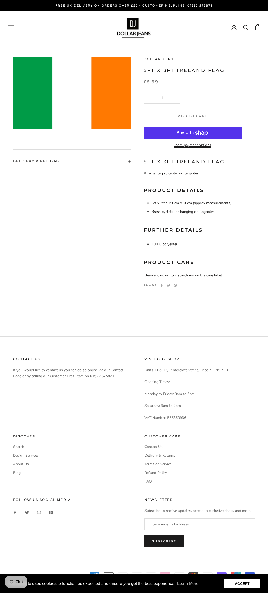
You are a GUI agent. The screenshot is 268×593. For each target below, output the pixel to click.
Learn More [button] (187, 583)
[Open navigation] (11, 27)
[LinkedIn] (51, 512)
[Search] (246, 27)
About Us (21, 464)
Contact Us (153, 446)
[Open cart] (257, 27)
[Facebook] (161, 285)
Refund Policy (155, 472)
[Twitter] (168, 285)
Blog (17, 472)
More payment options (192, 144)
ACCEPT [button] (242, 583)
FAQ (148, 481)
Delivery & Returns (36, 161)
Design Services (26, 455)
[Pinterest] (175, 285)
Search (18, 446)
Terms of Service (157, 464)
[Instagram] (39, 512)
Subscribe (164, 541)
